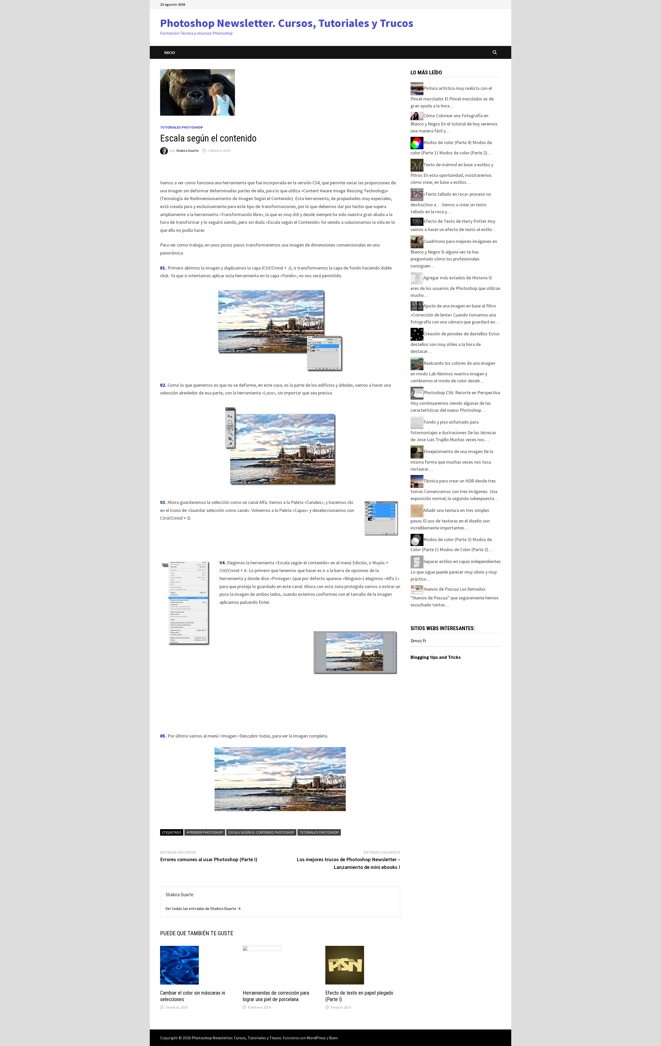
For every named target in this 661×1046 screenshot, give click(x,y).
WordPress (316, 1037)
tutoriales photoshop (319, 832)
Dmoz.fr (418, 641)
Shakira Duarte (187, 150)
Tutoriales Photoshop (181, 127)
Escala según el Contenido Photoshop (261, 832)
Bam (333, 1037)
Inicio (169, 52)
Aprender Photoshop (204, 832)
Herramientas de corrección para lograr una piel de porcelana (276, 996)
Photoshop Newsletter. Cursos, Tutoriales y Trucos (286, 23)
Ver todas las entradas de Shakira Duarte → (203, 908)
